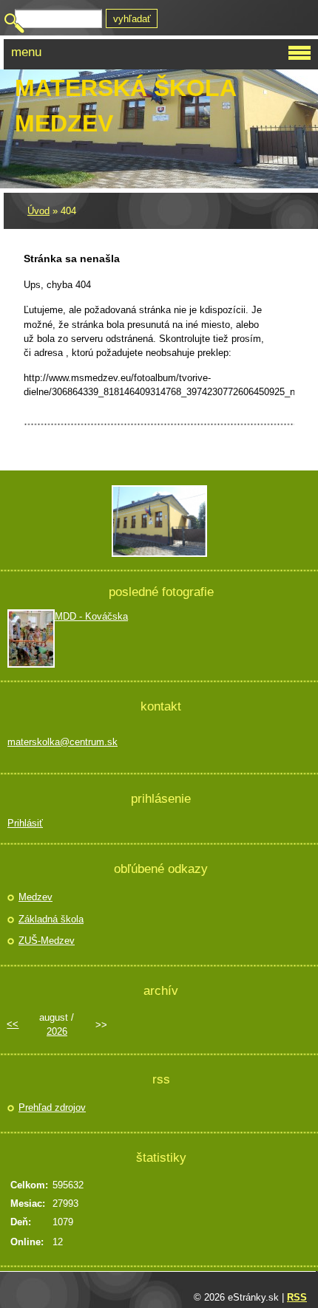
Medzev (35, 897)
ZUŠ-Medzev (46, 940)
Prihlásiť (25, 823)
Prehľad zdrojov (52, 1107)
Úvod (38, 210)
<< (12, 1024)
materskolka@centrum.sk (62, 741)
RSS (297, 1297)
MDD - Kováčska (91, 616)
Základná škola (51, 919)
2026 (57, 1031)
